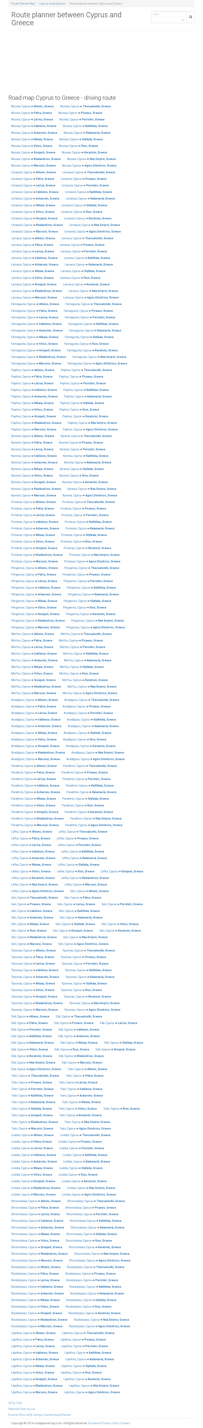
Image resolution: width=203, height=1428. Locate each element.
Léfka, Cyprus (31, 831)
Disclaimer (94, 1423)
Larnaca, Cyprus (33, 238)
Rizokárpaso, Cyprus (35, 1267)
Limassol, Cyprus (33, 172)
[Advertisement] (101, 62)
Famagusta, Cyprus (35, 304)
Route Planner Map (23, 3)
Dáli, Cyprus (30, 1016)
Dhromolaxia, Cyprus (36, 1201)
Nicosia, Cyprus (32, 106)
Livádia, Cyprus (32, 1135)
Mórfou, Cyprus (32, 634)
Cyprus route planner (52, 3)
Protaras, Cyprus (33, 502)
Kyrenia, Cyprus (32, 436)
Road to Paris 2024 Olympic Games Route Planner (39, 1414)
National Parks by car (21, 1409)
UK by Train (15, 1403)
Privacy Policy (111, 1423)
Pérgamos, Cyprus (34, 568)
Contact (125, 1423)
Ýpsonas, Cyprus (33, 950)
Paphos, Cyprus (32, 370)
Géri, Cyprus (89, 891)
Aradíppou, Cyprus (34, 699)
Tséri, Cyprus (87, 1069)
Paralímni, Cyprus (34, 765)
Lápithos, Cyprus (33, 1333)
